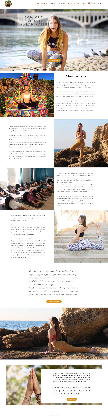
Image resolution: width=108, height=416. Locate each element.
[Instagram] (103, 3)
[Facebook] (100, 3)
